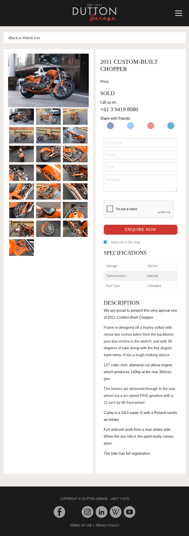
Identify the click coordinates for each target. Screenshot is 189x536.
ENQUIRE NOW (140, 229)
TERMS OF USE (81, 525)
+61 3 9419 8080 (119, 109)
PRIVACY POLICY (107, 525)
